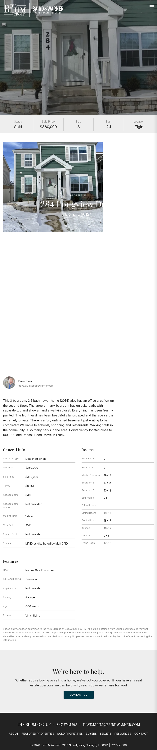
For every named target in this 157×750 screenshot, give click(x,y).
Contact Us (78, 694)
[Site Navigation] (151, 6)
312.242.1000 (119, 745)
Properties (78, 195)
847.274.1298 (66, 724)
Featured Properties (38, 733)
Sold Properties (70, 733)
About (14, 733)
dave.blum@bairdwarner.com (35, 385)
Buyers (91, 733)
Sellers (106, 733)
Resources (122, 733)
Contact (141, 733)
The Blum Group (34, 724)
